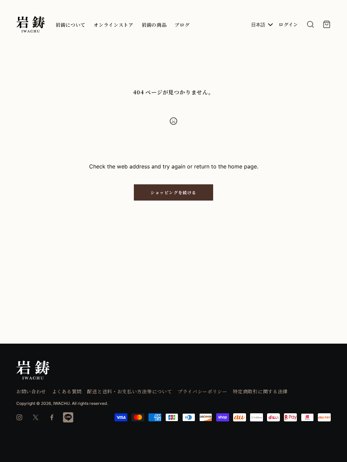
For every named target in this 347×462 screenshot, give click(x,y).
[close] (310, 24)
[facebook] (52, 417)
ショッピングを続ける (173, 192)
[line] (68, 417)
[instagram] (19, 417)
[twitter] (35, 417)
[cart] (327, 24)
